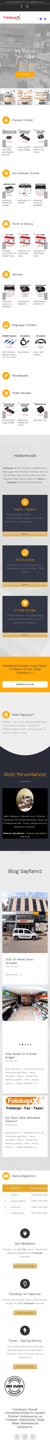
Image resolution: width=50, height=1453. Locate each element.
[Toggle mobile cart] (40, 19)
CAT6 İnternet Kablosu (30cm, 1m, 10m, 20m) (9, 349)
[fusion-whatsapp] (33, 1430)
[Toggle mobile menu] (45, 19)
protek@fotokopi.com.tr (36, 2)
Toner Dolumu (24, 246)
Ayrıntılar (10, 137)
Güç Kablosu (23, 347)
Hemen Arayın (25, 74)
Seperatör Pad (8, 147)
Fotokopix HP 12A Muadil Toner (39, 149)
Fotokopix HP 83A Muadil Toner (8, 248)
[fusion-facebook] (17, 1430)
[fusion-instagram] (25, 1430)
